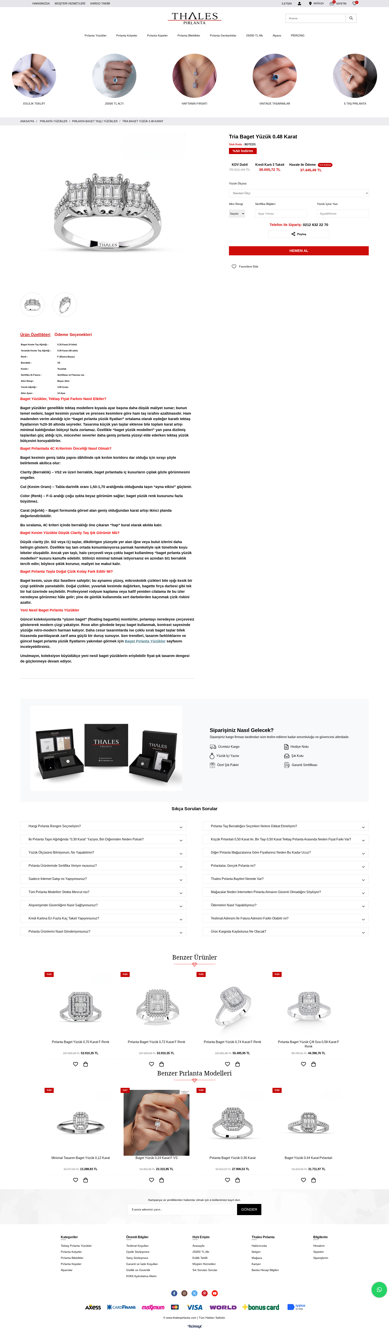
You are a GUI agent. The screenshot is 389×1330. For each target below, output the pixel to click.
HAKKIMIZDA (41, 3)
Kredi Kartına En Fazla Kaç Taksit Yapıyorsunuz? (64, 918)
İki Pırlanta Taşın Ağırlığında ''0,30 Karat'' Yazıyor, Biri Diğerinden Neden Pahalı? (86, 839)
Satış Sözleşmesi (137, 1257)
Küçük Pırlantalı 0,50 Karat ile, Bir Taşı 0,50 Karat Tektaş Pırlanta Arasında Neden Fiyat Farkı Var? (281, 839)
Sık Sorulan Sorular (204, 1270)
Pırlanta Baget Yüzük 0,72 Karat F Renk (156, 1042)
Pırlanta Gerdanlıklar (223, 35)
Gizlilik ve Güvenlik (138, 1270)
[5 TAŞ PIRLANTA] (355, 76)
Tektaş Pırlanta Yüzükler (76, 1245)
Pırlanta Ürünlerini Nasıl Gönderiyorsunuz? (59, 931)
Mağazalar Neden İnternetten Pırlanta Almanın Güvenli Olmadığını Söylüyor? (266, 892)
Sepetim (318, 1251)
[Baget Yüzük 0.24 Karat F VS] (156, 1123)
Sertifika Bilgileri (265, 203)
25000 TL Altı (254, 35)
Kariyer (256, 1264)
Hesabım (319, 1245)
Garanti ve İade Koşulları (142, 1264)
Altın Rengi (236, 203)
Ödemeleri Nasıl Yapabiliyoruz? (233, 905)
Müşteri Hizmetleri (204, 1264)
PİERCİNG (298, 35)
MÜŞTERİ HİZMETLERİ (70, 3)
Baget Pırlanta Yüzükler (145, 641)
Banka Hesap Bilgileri (265, 1270)
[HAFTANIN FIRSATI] (194, 76)
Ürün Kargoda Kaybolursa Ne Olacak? (238, 931)
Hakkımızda (259, 1245)
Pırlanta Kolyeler (126, 35)
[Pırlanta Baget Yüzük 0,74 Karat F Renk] (232, 1007)
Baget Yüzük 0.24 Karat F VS (157, 1158)
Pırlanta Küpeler (157, 35)
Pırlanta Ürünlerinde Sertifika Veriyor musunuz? (63, 865)
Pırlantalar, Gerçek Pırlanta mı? (233, 865)
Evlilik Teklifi (199, 1257)
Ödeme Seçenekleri (73, 334)
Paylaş (301, 234)
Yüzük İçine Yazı (327, 203)
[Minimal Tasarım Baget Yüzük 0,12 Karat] (80, 1123)
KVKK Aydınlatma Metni (141, 1276)
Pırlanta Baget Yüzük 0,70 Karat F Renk (80, 1042)
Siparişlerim (320, 1257)
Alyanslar (67, 1270)
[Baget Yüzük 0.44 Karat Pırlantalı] (308, 1123)
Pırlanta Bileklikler (188, 35)
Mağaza (257, 1257)
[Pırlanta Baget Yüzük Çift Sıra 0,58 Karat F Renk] (308, 1007)
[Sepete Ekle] (86, 1180)
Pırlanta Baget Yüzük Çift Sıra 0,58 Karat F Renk (308, 1044)
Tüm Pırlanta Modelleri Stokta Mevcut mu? (59, 892)
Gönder (249, 1209)
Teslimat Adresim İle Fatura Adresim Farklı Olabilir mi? (250, 918)
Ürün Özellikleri (35, 334)
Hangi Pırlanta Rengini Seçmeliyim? (55, 826)
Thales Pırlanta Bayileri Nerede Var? (237, 879)
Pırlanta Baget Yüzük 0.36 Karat (232, 1158)
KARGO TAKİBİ (100, 3)
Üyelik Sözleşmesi (137, 1251)
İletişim (256, 1251)
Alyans (277, 35)
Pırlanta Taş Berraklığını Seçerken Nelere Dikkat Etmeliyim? (254, 826)
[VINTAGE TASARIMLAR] (275, 76)
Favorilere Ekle (76, 1180)
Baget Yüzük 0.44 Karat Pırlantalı (308, 1158)
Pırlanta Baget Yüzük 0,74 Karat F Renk (232, 1042)
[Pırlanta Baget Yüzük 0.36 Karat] (232, 1123)
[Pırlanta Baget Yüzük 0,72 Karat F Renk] (156, 1007)
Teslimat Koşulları (137, 1245)
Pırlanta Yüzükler (96, 35)
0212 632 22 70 (299, 225)
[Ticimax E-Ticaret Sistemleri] (194, 1327)
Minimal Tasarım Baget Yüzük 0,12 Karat (80, 1158)
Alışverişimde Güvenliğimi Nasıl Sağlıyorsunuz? (63, 905)
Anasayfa (198, 1245)
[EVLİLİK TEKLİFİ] (34, 76)
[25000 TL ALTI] (114, 76)
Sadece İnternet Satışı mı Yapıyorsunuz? (58, 879)
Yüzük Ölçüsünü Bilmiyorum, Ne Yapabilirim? (61, 852)
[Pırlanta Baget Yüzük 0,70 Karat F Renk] (80, 1007)
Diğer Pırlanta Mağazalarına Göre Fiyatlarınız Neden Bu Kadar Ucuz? (261, 852)
